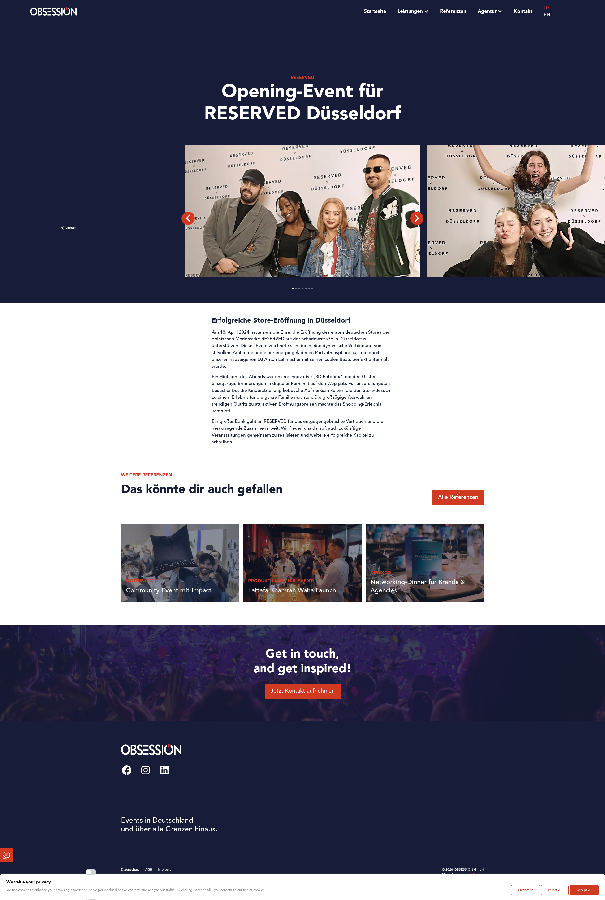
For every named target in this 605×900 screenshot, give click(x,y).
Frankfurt (353, 805)
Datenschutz (130, 869)
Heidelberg (355, 829)
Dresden (274, 844)
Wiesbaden (433, 837)
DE (547, 8)
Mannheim (433, 813)
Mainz (429, 805)
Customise (525, 890)
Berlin (272, 813)
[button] (188, 218)
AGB (148, 869)
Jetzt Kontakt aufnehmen (303, 691)
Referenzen (453, 11)
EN (547, 15)
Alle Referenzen (458, 497)
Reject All (555, 890)
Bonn (272, 821)
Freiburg (353, 813)
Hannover (354, 821)
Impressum (166, 869)
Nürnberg (432, 829)
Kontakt (523, 11)
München (432, 821)
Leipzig (352, 844)
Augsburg (276, 805)
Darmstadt (276, 829)
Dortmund (276, 837)
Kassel (351, 837)
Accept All (584, 890)
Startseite (375, 11)
